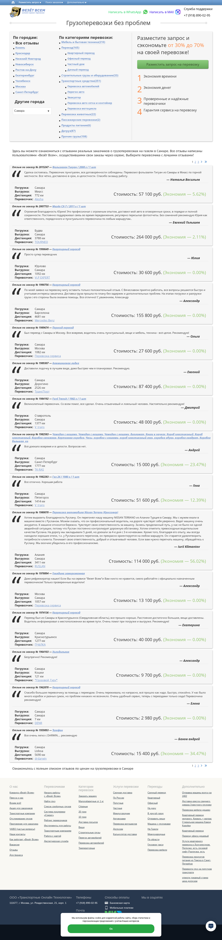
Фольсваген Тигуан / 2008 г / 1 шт (74, 167)
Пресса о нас (16, 798)
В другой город (156, 813)
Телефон (57, 730)
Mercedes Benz (44, 320)
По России (118, 798)
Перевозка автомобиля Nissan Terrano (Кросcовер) (85, 512)
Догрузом (118, 829)
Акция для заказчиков (21, 808)
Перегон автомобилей (90, 837)
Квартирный (154, 798)
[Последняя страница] (205, 162)
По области (153, 839)
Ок (111, 928)
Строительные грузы (89, 832)
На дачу (152, 808)
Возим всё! (15, 803)
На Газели (153, 829)
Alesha (39, 199)
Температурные (87, 848)
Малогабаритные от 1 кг (91, 801)
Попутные (118, 803)
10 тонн (82, 817)
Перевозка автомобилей (91, 843)
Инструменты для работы (57, 825)
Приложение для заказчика (24, 824)
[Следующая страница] (201, 162)
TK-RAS (39, 469)
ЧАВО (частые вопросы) (22, 829)
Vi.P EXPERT (42, 277)
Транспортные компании (22, 813)
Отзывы (14, 850)
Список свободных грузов (57, 806)
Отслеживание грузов (21, 818)
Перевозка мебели (157, 850)
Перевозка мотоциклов (125, 824)
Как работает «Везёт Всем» (24, 839)
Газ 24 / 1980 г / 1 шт (65, 476)
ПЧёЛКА (40, 644)
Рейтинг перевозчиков (55, 820)
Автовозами (119, 818)
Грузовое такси (155, 844)
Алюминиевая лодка (65, 363)
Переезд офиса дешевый (195, 836)
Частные (117, 808)
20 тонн (82, 811)
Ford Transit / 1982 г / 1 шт (69, 398)
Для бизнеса (16, 855)
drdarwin (41, 758)
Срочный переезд (157, 792)
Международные (156, 834)
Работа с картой (52, 836)
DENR (38, 723)
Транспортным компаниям (57, 831)
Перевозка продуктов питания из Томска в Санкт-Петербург (196, 860)
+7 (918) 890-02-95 (197, 15)
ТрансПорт (42, 391)
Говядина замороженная (68, 573)
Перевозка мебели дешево (196, 810)
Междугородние (121, 813)
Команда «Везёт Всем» (22, 792)
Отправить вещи (156, 818)
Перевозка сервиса (48, 356)
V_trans (40, 427)
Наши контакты (17, 834)
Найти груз (49, 801)
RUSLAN (40, 566)
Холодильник (60, 651)
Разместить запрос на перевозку (172, 64)
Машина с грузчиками (159, 824)
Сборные (83, 806)
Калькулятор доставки (125, 834)
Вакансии (14, 844)
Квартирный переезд (66, 249)
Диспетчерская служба (56, 841)
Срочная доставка (122, 792)
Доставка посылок (88, 822)
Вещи (81, 827)
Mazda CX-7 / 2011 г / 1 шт (69, 206)
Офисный (153, 803)
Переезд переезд (63, 327)
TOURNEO (41, 242)
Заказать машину (88, 796)
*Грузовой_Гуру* (46, 680)
